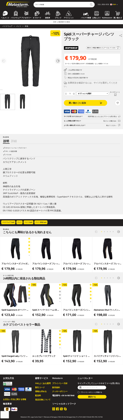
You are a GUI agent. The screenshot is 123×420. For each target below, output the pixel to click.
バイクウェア (16, 17)
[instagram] (53, 408)
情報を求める (41, 391)
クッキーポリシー (60, 391)
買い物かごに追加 (77, 102)
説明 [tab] (6, 141)
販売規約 (56, 387)
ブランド (58, 17)
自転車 (47, 17)
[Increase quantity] (74, 93)
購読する (92, 396)
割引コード (40, 387)
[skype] (65, 408)
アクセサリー (26, 17)
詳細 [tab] (14, 141)
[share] (121, 34)
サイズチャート (115, 92)
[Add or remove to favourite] (118, 103)
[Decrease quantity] (66, 93)
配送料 (38, 395)
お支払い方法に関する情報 (14, 399)
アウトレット (69, 17)
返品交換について (43, 399)
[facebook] (57, 408)
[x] (61, 408)
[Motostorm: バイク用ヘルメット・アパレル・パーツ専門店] (18, 4)
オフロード (37, 17)
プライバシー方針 (60, 383)
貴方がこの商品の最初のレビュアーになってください (101, 48)
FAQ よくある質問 (43, 383)
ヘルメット (5, 17)
